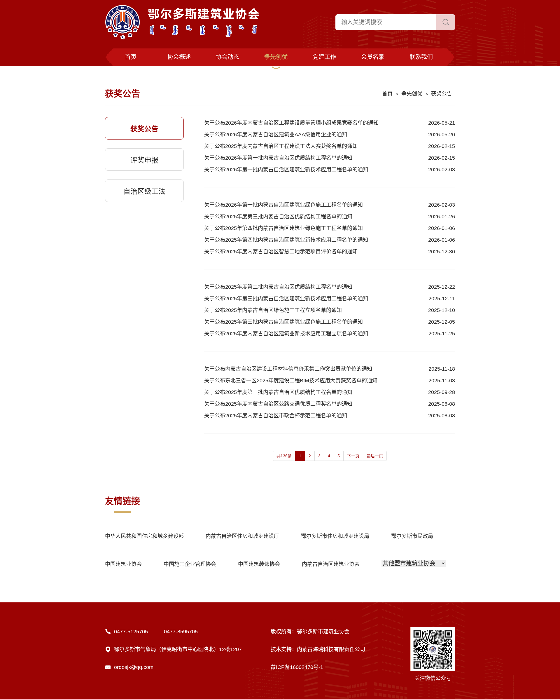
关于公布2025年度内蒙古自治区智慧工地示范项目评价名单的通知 (281, 252)
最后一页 (375, 456)
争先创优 (276, 57)
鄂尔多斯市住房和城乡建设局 (335, 536)
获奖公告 (441, 94)
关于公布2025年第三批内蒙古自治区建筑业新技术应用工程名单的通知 (286, 298)
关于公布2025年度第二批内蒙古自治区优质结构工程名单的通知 (278, 287)
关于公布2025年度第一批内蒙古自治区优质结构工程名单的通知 (278, 392)
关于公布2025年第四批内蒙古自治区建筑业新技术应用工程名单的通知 (286, 240)
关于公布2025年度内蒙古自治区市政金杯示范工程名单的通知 (275, 416)
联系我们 (421, 57)
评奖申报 (144, 160)
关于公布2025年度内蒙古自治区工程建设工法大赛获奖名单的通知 (281, 146)
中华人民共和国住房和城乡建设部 (144, 536)
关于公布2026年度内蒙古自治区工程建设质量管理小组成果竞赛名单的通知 (291, 123)
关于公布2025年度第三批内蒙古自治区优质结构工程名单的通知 (278, 216)
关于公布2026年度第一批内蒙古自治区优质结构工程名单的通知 (278, 158)
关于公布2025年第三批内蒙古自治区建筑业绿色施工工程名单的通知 (283, 322)
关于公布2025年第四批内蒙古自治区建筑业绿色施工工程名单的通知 (283, 228)
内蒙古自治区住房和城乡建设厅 (242, 536)
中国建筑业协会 (123, 564)
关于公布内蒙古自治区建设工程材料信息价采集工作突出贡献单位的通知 (288, 369)
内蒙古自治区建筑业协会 (331, 564)
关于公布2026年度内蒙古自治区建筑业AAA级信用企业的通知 (275, 134)
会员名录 (372, 57)
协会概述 (179, 57)
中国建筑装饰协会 (259, 564)
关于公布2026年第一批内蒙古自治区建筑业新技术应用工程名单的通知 (286, 169)
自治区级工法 (144, 191)
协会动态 (227, 57)
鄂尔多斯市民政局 (412, 536)
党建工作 (324, 57)
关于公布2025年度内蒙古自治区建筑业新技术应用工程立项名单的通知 (286, 334)
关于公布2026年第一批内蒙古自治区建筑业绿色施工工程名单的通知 (283, 205)
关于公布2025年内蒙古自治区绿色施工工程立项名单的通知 (273, 310)
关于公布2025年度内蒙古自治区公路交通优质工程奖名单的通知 (278, 404)
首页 (130, 57)
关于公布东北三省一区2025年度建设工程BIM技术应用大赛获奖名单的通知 (290, 381)
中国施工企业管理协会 (190, 564)
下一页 (353, 456)
